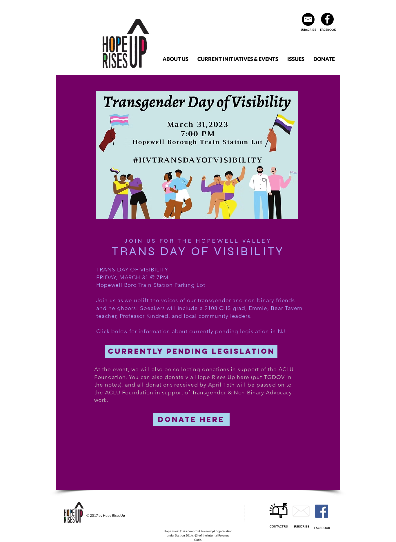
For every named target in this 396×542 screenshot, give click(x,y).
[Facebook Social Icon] (321, 511)
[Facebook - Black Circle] (327, 19)
